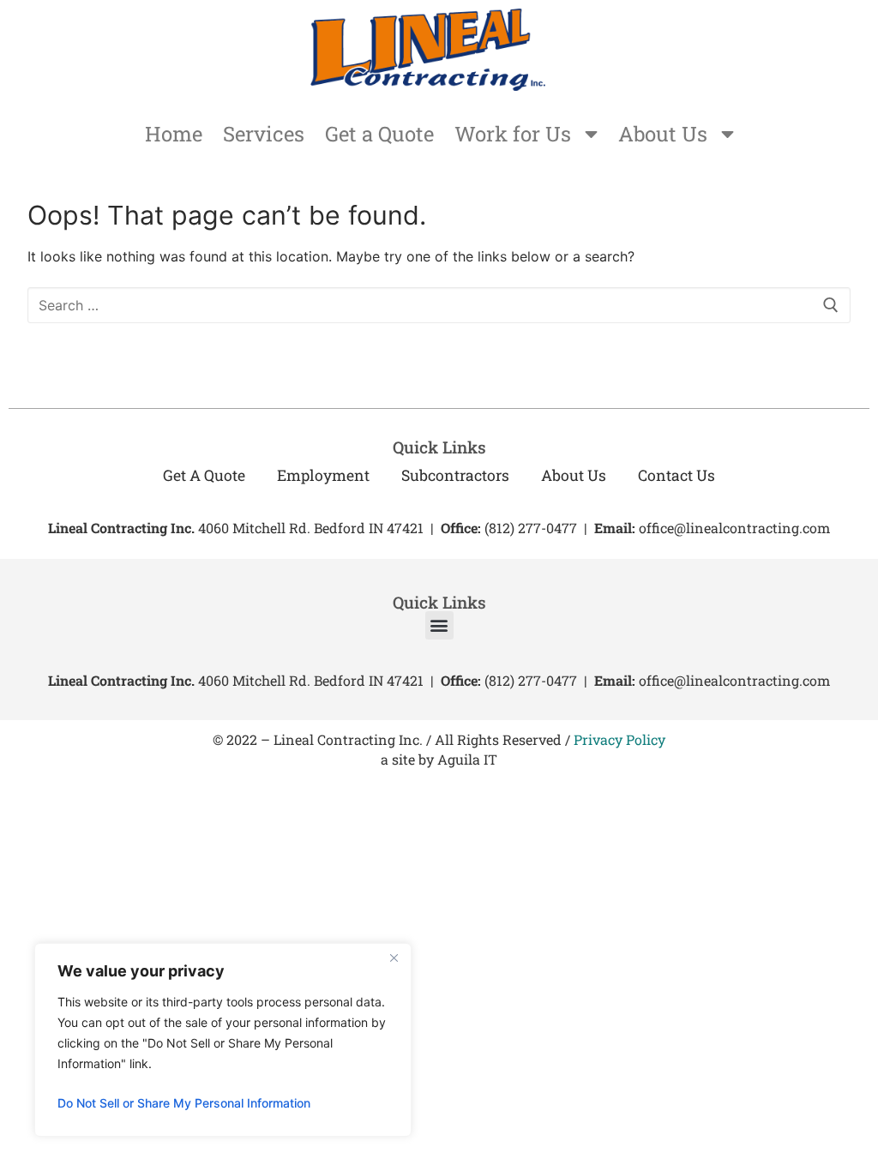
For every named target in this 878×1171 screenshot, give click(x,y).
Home (173, 133)
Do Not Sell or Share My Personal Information (183, 1103)
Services (263, 133)
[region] (223, 1040)
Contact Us (676, 475)
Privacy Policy (619, 739)
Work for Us (512, 133)
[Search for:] (439, 305)
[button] (439, 625)
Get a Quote (379, 133)
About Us (662, 133)
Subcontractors (455, 475)
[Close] (393, 957)
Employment (323, 475)
